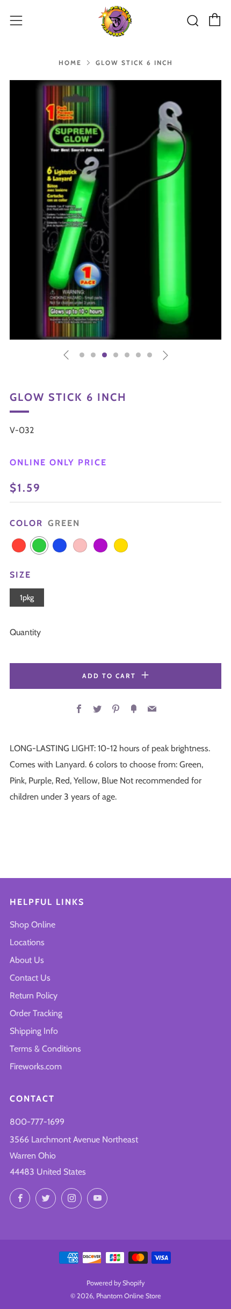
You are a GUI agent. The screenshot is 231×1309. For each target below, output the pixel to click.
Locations (27, 942)
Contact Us (30, 978)
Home (70, 63)
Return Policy (33, 995)
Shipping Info (34, 1031)
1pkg (27, 597)
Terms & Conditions (45, 1049)
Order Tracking (36, 1013)
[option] (115, 210)
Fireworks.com (36, 1066)
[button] (82, 355)
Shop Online (32, 924)
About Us (27, 960)
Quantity (25, 632)
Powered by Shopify (115, 1283)
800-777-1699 (37, 1122)
